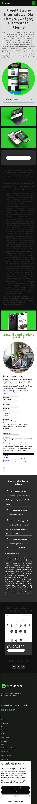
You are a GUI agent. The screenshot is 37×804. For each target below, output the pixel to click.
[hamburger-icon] (33, 3)
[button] (31, 99)
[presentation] (7, 625)
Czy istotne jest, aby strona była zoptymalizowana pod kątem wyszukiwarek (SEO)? (17, 543)
